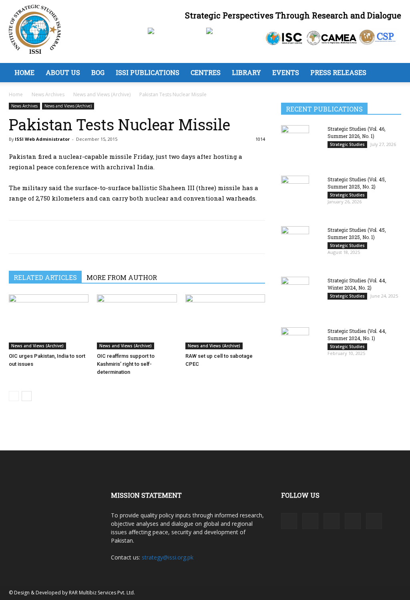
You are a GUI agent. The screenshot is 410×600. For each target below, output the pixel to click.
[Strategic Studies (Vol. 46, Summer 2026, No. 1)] (295, 144)
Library (246, 72)
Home (24, 72)
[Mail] (332, 521)
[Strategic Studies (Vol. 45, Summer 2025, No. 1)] (295, 246)
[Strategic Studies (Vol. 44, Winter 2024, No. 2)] (295, 296)
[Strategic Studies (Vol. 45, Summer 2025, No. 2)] (295, 195)
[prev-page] (14, 396)
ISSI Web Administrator (42, 139)
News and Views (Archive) (102, 94)
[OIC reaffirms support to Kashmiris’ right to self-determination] (137, 321)
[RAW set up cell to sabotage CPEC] (225, 321)
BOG (98, 72)
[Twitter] (35, 237)
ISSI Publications (147, 72)
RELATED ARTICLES (45, 277)
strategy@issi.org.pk (167, 557)
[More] (90, 237)
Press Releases (338, 72)
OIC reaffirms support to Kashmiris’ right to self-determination (126, 364)
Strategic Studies (347, 144)
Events (285, 72)
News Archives (48, 94)
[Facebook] (17, 237)
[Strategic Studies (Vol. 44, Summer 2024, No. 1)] (295, 346)
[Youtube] (374, 521)
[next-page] (27, 396)
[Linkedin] (72, 237)
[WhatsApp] (54, 237)
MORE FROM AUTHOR (121, 277)
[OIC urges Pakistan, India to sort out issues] (48, 321)
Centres (206, 72)
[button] (391, 73)
